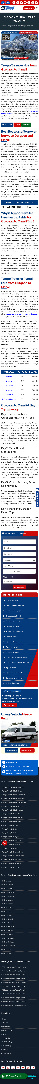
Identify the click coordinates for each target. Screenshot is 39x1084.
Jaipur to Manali (11, 637)
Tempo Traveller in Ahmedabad (12, 852)
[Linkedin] (36, 2)
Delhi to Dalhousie (8, 888)
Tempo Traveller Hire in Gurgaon (13, 787)
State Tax (5, 1049)
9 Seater (9, 376)
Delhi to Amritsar (7, 885)
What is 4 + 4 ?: (8, 577)
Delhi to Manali (7, 915)
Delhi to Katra (6, 911)
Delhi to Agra (6, 881)
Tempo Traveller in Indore (10, 867)
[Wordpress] (32, 2)
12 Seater (9, 381)
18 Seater (9, 390)
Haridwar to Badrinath (14, 626)
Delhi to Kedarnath (8, 946)
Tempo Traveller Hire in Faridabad (13, 795)
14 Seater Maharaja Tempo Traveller (14, 982)
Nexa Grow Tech (28, 1078)
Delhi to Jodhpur (12, 600)
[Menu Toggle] (36, 8)
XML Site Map (6, 1046)
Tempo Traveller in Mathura (11, 825)
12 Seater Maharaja (9, 399)
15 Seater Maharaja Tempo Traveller (14, 986)
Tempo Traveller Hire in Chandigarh (14, 802)
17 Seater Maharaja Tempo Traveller (14, 994)
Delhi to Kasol (6, 907)
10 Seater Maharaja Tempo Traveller (14, 967)
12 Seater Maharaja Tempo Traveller (14, 975)
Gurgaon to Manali (13, 621)
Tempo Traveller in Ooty (10, 829)
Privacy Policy (7, 1030)
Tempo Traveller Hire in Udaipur (12, 817)
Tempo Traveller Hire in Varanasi (12, 814)
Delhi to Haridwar (8, 896)
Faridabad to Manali (13, 611)
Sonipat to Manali (12, 652)
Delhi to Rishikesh (8, 927)
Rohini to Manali (11, 647)
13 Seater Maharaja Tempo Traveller (14, 978)
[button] (35, 740)
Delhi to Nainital (7, 919)
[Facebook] (13, 2)
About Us (5, 1023)
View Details (10, 750)
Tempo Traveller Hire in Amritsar (12, 806)
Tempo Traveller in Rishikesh (11, 840)
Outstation (6, 1027)
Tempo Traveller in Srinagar (11, 844)
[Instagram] (17, 2)
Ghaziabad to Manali (13, 616)
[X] (21, 2)
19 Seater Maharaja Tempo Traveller (14, 1001)
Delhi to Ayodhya (8, 938)
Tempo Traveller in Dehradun (11, 859)
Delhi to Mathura (7, 953)
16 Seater (9, 385)
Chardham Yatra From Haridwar (17, 662)
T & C (4, 1034)
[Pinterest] (28, 2)
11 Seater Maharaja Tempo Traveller (14, 971)
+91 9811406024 (11, 705)
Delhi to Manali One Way (15, 606)
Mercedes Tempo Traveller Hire (15, 745)
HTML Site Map (7, 1042)
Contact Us (6, 1038)
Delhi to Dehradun (8, 892)
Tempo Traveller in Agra (10, 848)
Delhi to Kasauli (7, 949)
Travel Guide (6, 1053)
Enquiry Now (29, 8)
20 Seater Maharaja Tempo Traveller (14, 1005)
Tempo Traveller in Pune (10, 833)
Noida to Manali (11, 642)
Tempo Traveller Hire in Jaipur (12, 821)
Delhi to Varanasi (7, 934)
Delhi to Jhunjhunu (12, 683)
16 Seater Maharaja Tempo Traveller (14, 990)
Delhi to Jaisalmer (8, 900)
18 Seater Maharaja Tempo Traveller (14, 998)
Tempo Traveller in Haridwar (11, 863)
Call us (17, 124)
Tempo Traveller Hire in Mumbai (12, 810)
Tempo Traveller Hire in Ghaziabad (13, 798)
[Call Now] (4, 843)
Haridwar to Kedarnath (14, 631)
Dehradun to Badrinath (14, 673)
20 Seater (9, 395)
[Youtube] (25, 2)
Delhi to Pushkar (7, 923)
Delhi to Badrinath (8, 942)
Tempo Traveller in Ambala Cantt (13, 856)
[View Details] (19, 732)
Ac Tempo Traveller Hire (28, 1076)
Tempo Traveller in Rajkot (10, 837)
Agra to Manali (11, 668)
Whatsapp (26, 124)
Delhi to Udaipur (7, 930)
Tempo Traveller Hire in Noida (12, 791)
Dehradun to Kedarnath (14, 678)
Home (3, 26)
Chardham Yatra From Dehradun (18, 657)
